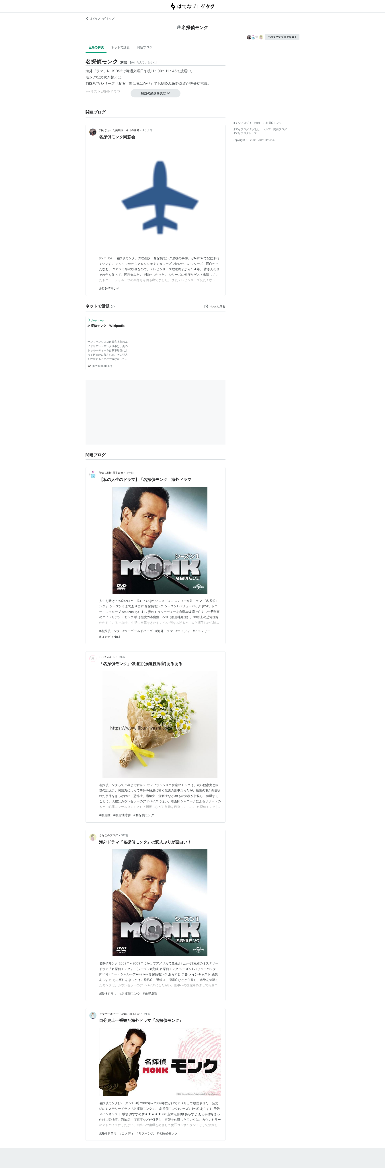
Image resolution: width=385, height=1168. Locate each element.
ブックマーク (96, 320)
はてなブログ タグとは (246, 129)
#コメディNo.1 (109, 637)
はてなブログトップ (245, 133)
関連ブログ (144, 47)
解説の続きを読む (153, 93)
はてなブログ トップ (102, 18)
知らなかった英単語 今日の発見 (119, 130)
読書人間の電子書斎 (111, 472)
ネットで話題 (120, 47)
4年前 (130, 472)
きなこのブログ (108, 835)
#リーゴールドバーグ (138, 631)
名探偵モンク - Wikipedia (106, 326)
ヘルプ (267, 129)
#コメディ (183, 631)
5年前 (122, 657)
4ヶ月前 (147, 130)
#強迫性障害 (122, 815)
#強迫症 (105, 815)
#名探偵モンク (109, 288)
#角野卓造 (150, 993)
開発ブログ (280, 129)
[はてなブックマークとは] (113, 306)
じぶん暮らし (107, 657)
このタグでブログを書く (282, 37)
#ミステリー (201, 631)
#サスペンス (145, 1133)
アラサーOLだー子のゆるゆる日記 (119, 1014)
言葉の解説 (96, 47)
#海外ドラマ (164, 631)
